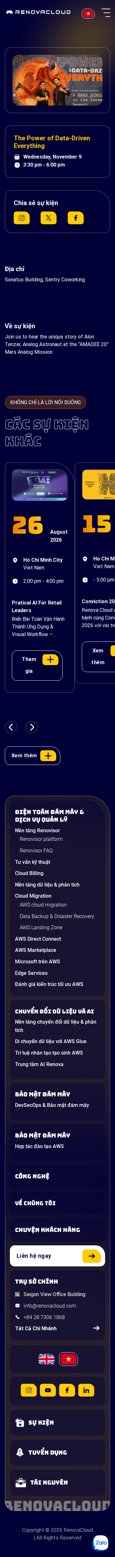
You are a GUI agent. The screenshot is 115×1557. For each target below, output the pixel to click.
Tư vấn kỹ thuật (32, 862)
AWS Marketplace (35, 950)
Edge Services (31, 973)
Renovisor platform (41, 839)
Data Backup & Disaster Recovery (57, 916)
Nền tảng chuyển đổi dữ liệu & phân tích (55, 1026)
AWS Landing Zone (41, 927)
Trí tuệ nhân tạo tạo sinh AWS (49, 1053)
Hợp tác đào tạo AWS (39, 1146)
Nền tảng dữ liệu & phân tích (47, 885)
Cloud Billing (29, 873)
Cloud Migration (33, 896)
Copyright (33, 1530)
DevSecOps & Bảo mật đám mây (52, 1105)
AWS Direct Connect (38, 939)
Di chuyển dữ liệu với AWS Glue (51, 1041)
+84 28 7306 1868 (44, 1317)
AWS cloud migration (43, 905)
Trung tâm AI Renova (39, 1064)
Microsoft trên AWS (37, 962)
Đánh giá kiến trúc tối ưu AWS (49, 984)
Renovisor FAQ (36, 851)
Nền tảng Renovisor (37, 830)
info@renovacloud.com (50, 1306)
